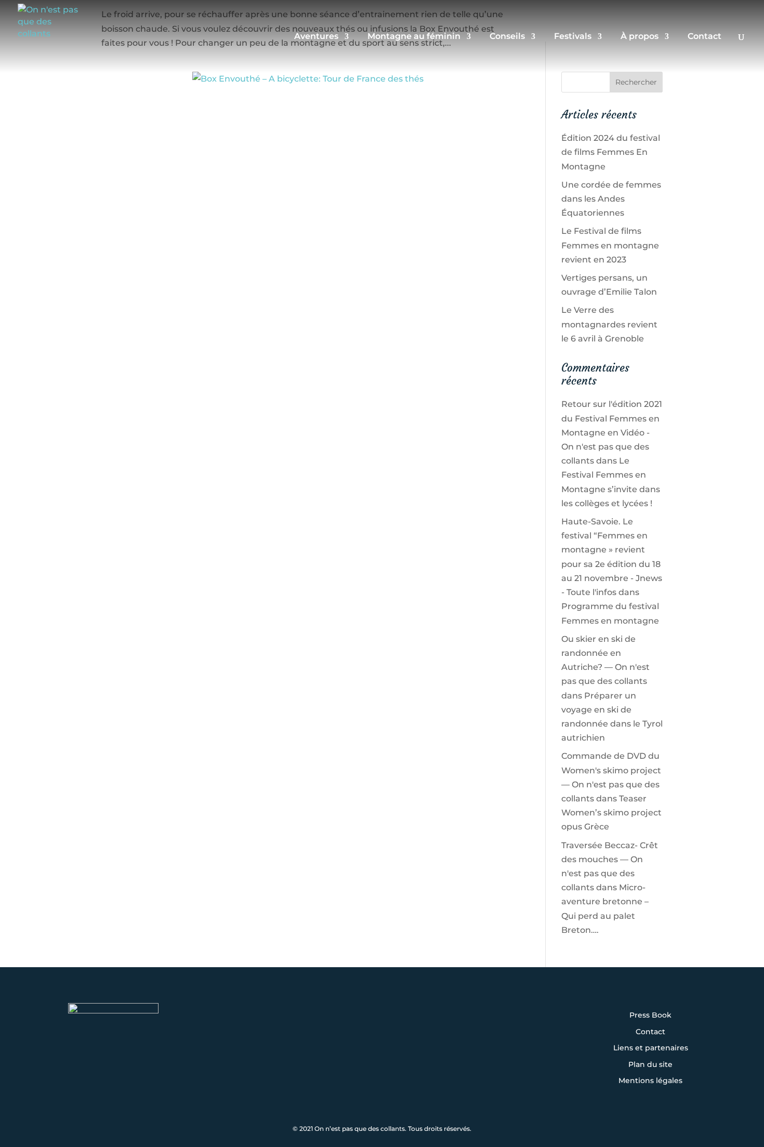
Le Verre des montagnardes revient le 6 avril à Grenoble (609, 324)
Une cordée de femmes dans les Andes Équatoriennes (611, 199)
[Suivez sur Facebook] (350, 1034)
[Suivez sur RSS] (382, 1062)
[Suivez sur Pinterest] (446, 1034)
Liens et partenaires (650, 1048)
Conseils (507, 37)
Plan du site (650, 1065)
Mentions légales (650, 1081)
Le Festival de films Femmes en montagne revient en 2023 (610, 245)
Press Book (650, 1015)
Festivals (572, 37)
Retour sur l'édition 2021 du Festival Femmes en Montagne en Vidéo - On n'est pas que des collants (611, 432)
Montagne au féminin (413, 37)
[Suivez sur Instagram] (318, 1034)
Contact (704, 37)
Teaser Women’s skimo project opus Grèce (611, 813)
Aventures (316, 37)
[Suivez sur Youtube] (414, 1034)
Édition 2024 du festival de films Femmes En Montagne (610, 152)
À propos (639, 37)
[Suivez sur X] (382, 1034)
